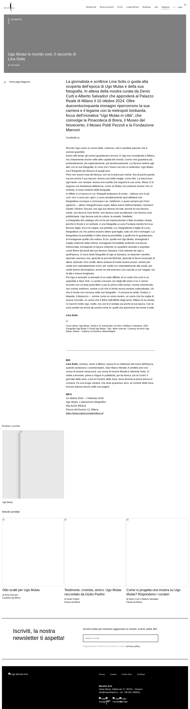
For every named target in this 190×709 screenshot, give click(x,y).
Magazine (19, 82)
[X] (88, 138)
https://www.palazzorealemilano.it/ (84, 413)
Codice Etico (127, 674)
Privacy (102, 674)
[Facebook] (83, 138)
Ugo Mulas (7, 502)
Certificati (141, 674)
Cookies (113, 674)
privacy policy (133, 646)
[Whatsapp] (92, 138)
